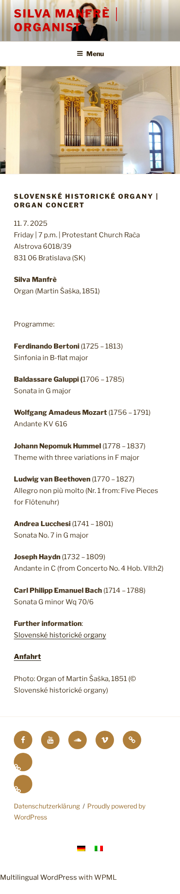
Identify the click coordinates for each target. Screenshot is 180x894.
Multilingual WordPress (38, 877)
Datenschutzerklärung (47, 806)
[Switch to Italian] (23, 784)
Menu (95, 53)
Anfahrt (27, 657)
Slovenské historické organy (60, 635)
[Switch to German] (23, 762)
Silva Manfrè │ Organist (67, 20)
